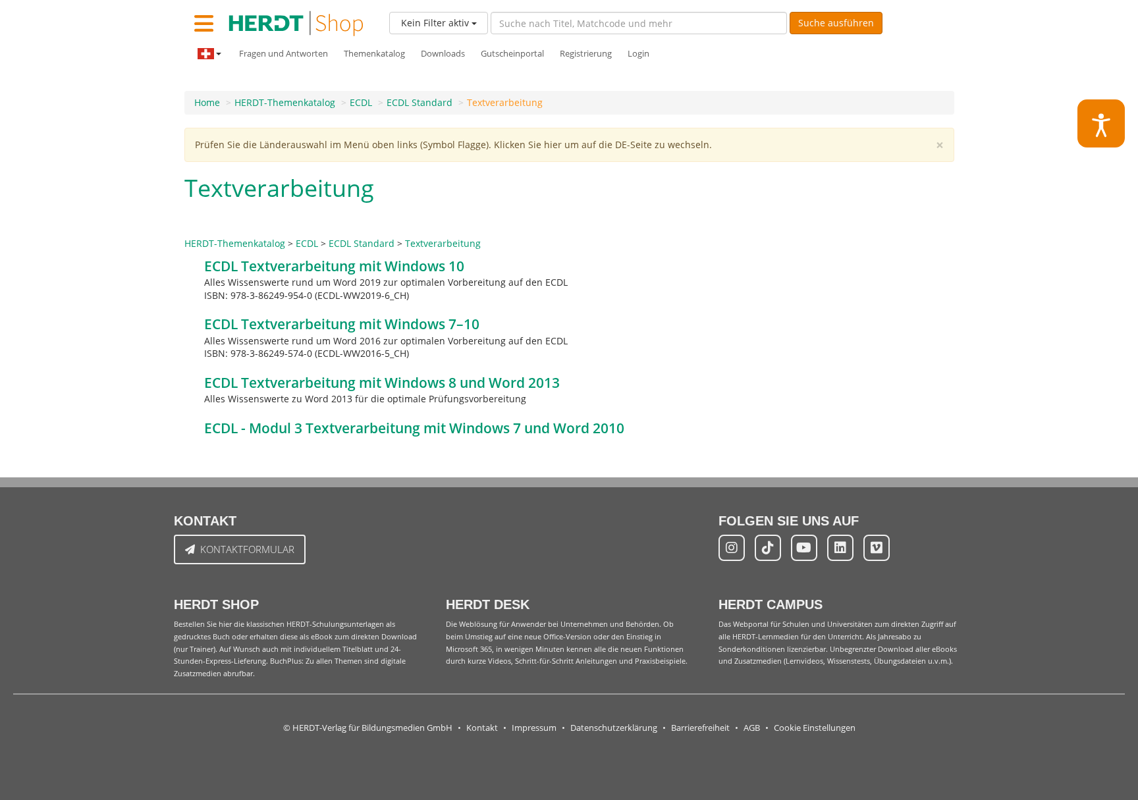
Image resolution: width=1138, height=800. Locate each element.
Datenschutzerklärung (613, 727)
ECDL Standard (419, 102)
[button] (1101, 123)
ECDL (361, 102)
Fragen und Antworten (283, 53)
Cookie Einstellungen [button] (814, 727)
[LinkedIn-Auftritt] (840, 548)
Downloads (443, 53)
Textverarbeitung (505, 102)
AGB (752, 727)
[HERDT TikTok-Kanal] (768, 548)
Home (207, 102)
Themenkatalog (374, 53)
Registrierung (586, 53)
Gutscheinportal (512, 53)
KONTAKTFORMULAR (247, 549)
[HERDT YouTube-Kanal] (804, 548)
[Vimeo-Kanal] (876, 548)
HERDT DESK (487, 604)
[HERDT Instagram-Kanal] (731, 548)
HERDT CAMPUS (770, 604)
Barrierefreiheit (700, 727)
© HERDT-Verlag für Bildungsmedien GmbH (367, 727)
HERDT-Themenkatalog (284, 102)
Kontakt (482, 727)
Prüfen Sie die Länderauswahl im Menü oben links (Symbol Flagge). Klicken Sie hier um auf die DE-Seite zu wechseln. (453, 144)
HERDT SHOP (216, 604)
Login (638, 53)
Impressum (534, 727)
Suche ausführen (836, 22)
